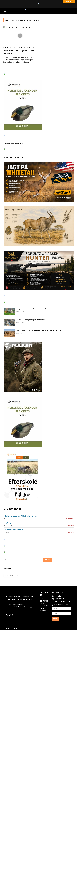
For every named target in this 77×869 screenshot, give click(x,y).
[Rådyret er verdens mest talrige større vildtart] (9, 311)
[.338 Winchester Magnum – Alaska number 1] (20, 35)
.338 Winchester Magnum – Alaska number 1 (19, 52)
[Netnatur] (38, 11)
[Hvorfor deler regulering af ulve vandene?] (9, 322)
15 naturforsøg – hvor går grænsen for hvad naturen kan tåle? (38, 330)
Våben (34, 47)
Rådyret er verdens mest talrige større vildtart (32, 309)
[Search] (72, 11)
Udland (29, 47)
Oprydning (7, 523)
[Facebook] (7, 615)
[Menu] (5, 11)
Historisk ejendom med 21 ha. (14, 529)
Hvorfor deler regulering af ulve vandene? (31, 320)
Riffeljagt (22, 47)
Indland (5, 47)
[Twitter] (10, 615)
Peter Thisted (13, 47)
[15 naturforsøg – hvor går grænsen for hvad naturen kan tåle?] (9, 333)
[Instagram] (13, 615)
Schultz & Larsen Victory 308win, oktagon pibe (20, 516)
